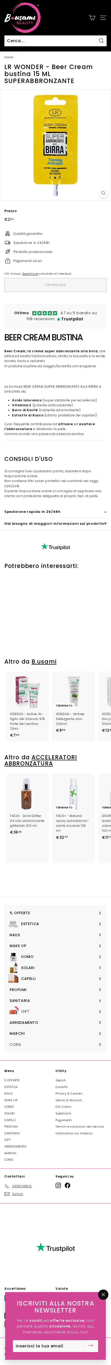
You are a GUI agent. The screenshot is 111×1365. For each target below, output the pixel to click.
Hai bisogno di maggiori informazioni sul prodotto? (55, 523)
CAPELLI (10, 1120)
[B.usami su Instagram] (58, 1185)
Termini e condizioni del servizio (80, 1126)
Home (8, 57)
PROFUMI (11, 1126)
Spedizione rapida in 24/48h (32, 511)
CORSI (9, 1160)
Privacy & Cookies (69, 1093)
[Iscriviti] (91, 1346)
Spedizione (30, 274)
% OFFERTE (12, 1080)
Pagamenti (64, 1120)
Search (61, 1080)
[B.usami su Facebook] (67, 1185)
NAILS (8, 1093)
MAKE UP (10, 1100)
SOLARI (9, 1113)
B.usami (44, 662)
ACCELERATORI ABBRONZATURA (40, 760)
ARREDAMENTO (15, 1146)
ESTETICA (11, 1087)
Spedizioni (63, 1113)
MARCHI (10, 1153)
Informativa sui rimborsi (74, 1133)
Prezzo (10, 210)
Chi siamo (63, 1107)
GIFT (7, 1140)
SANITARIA (12, 1133)
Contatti (62, 1087)
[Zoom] (103, 193)
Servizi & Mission (69, 1100)
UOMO (9, 1107)
